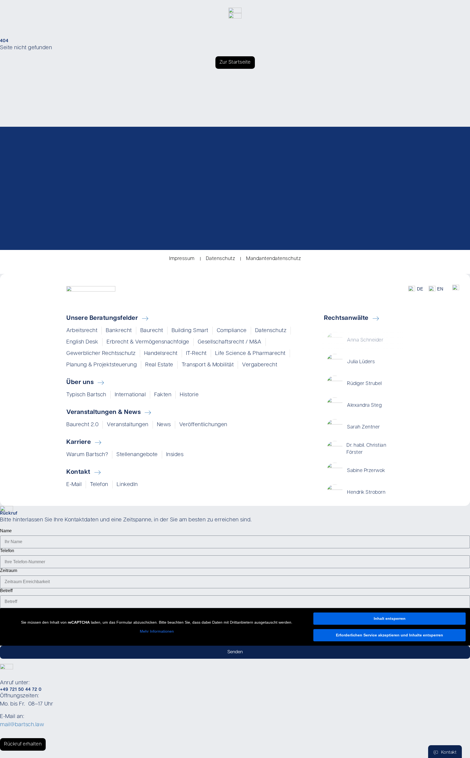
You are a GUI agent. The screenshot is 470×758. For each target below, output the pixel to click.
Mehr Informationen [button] (157, 631)
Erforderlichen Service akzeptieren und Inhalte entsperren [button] (389, 635)
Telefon (7, 550)
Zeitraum (8, 570)
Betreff (6, 590)
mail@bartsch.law (22, 725)
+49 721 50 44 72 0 (21, 690)
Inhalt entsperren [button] (390, 618)
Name (6, 530)
